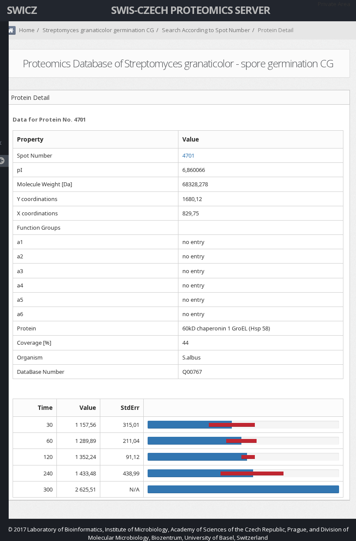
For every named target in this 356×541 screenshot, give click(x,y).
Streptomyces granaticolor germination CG (98, 30)
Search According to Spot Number (206, 30)
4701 (188, 155)
